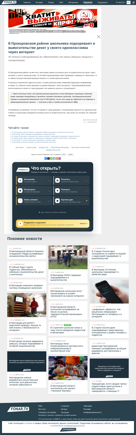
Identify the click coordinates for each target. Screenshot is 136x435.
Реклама (87, 409)
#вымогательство (53, 150)
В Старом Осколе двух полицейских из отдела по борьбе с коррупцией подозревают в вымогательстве (46, 136)
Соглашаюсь (69, 429)
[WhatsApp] (51, 158)
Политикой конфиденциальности (68, 425)
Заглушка (65, 412)
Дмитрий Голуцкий (90, 120)
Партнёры (88, 406)
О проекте (65, 406)
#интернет (20, 147)
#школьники (31, 147)
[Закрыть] (98, 36)
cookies (57, 419)
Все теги (41, 409)
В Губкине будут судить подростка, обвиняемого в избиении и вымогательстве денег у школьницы (44, 138)
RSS (40, 406)
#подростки (43, 147)
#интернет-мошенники (80, 147)
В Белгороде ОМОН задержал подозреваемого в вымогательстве (33, 134)
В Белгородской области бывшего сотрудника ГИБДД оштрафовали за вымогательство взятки (43, 132)
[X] (48, 158)
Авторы (64, 409)
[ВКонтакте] (46, 158)
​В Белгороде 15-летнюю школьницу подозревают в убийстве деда (34, 140)
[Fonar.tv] (8, 2)
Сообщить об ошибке (47, 412)
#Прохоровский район (60, 147)
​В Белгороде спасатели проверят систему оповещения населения (34, 142)
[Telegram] (54, 158)
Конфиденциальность (93, 412)
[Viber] (59, 158)
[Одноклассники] (57, 158)
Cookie (28, 423)
